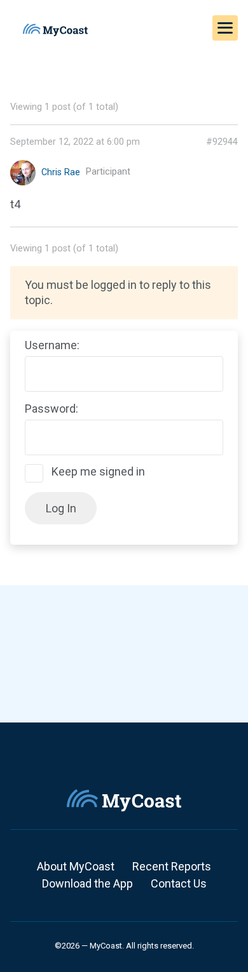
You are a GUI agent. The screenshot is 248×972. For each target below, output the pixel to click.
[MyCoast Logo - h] (55, 29)
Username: (52, 345)
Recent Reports (171, 866)
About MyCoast (75, 866)
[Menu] (225, 28)
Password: (51, 408)
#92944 (222, 141)
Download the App (87, 883)
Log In (61, 508)
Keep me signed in (98, 471)
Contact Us (179, 883)
